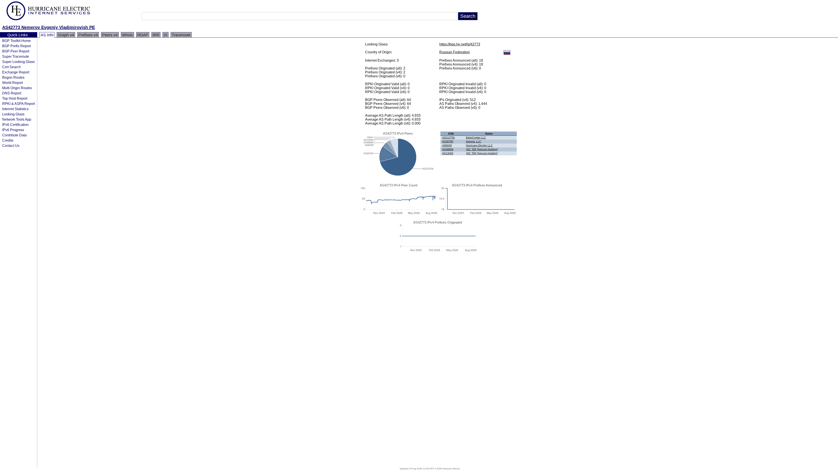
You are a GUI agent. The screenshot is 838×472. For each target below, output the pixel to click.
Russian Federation (454, 52)
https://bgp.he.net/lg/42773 (459, 44)
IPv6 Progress (13, 130)
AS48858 (447, 149)
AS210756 (448, 137)
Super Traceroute (15, 56)
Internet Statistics (15, 109)
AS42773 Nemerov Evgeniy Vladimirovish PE (48, 27)
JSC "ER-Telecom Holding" (482, 149)
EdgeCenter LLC (476, 137)
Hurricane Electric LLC (479, 145)
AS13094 (447, 153)
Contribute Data (14, 135)
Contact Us (10, 146)
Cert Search (11, 67)
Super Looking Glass (18, 62)
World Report (12, 83)
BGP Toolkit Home (16, 41)
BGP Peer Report (15, 51)
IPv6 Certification (15, 125)
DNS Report (11, 93)
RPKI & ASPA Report (18, 104)
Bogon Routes (13, 77)
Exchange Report (15, 72)
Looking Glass (13, 114)
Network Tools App (16, 119)
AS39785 (447, 141)
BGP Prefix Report (16, 46)
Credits (7, 140)
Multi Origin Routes (17, 88)
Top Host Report (14, 98)
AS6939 (447, 145)
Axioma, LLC (473, 141)
